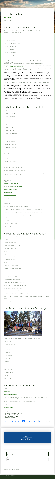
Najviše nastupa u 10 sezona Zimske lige (25, 308)
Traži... (7, 457)
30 (23, 421)
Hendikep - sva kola (8, 192)
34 (34, 421)
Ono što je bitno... (9, 411)
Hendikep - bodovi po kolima (10, 195)
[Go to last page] (39, 421)
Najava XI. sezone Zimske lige (19, 27)
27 (15, 421)
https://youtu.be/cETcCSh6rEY (16, 186)
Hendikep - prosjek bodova (9, 197)
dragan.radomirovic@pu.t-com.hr (17, 66)
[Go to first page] (5, 421)
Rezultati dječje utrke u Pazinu (11, 416)
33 (32, 421)
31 (26, 421)
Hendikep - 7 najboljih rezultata (10, 189)
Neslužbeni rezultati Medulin (19, 385)
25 (10, 421)
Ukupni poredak (7, 391)
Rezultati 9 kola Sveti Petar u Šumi (11, 183)
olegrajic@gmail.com (8, 407)
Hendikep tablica (13, 14)
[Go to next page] (37, 421)
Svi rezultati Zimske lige (10, 417)
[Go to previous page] (7, 421)
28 (18, 421)
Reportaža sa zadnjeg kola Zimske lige (13, 413)
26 (12, 421)
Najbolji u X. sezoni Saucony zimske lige (25, 233)
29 (21, 421)
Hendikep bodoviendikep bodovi (10, 394)
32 (29, 421)
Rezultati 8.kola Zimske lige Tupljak (12, 414)
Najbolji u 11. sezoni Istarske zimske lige (25, 107)
